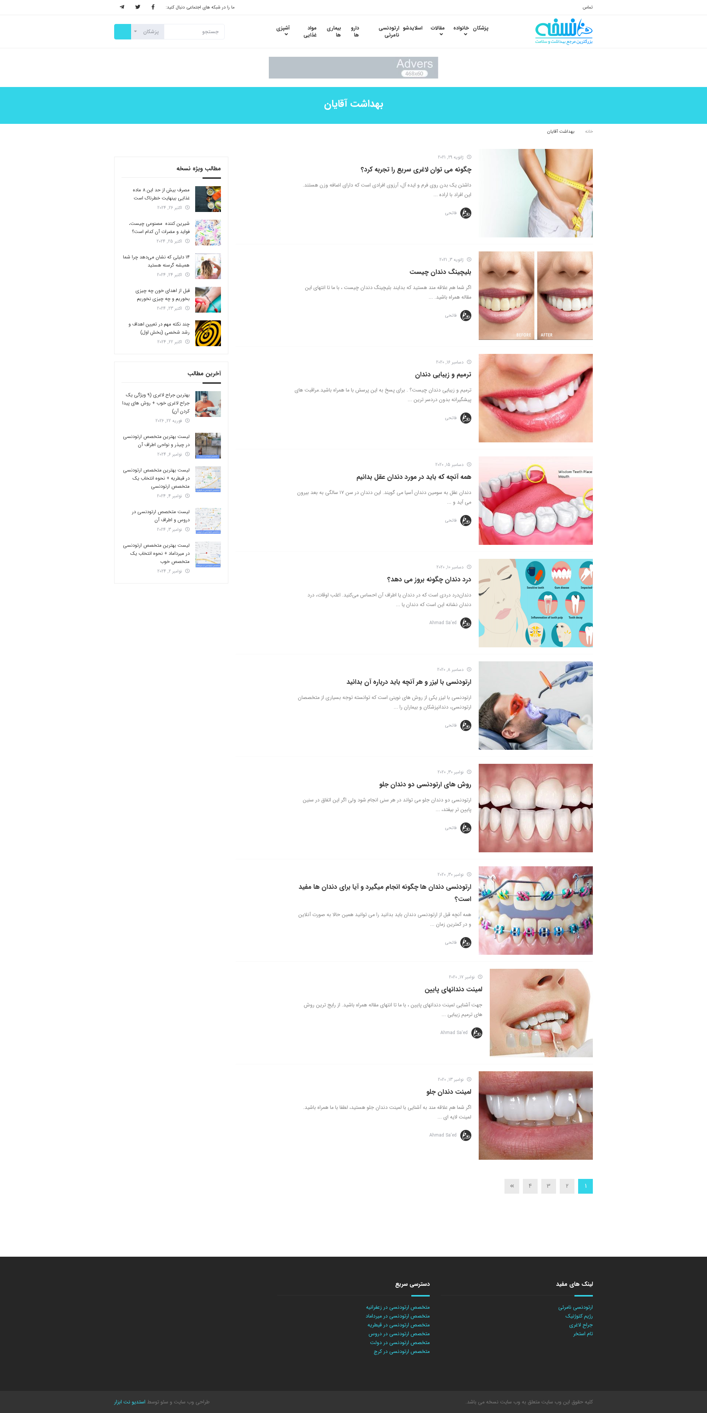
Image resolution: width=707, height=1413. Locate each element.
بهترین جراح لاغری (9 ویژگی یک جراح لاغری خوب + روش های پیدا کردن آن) (156, 403)
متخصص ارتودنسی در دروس (399, 1334)
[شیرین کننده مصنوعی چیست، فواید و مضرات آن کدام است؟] (208, 233)
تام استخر (583, 1334)
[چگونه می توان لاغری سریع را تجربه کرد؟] (536, 193)
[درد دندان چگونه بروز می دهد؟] (536, 603)
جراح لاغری (581, 1325)
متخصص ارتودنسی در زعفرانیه (398, 1307)
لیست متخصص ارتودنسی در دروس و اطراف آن (161, 516)
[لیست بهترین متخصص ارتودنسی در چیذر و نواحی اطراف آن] (208, 446)
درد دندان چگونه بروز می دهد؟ (429, 579)
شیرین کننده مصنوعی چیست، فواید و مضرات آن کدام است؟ (159, 228)
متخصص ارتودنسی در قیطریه (398, 1325)
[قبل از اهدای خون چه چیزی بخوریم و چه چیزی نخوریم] (208, 300)
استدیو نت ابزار (129, 1402)
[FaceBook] (153, 7)
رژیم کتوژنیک (579, 1316)
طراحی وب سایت (191, 1402)
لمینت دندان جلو (448, 1092)
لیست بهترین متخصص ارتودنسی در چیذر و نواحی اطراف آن (156, 441)
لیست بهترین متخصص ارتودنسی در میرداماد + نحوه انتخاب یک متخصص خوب (156, 553)
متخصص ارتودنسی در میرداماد (398, 1316)
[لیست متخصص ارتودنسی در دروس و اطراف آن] (208, 521)
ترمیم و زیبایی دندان (443, 374)
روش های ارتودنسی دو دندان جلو (425, 784)
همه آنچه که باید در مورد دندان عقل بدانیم (413, 477)
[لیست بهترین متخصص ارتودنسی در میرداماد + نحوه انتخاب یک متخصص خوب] (208, 554)
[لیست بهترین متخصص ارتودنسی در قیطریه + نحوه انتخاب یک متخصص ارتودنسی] (208, 479)
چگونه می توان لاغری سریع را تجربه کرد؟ (416, 169)
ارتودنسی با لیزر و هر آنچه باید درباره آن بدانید (409, 682)
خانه (589, 131)
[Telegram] (122, 7)
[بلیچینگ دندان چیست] (536, 295)
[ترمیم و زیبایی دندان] (536, 398)
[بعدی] (511, 1186)
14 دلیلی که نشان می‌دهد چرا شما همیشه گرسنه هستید (156, 261)
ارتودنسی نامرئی (575, 1307)
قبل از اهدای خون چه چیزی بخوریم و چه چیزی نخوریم (163, 295)
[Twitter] (138, 7)
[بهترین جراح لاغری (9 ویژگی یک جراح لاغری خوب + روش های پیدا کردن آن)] (208, 404)
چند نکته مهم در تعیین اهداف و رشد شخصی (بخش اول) (159, 328)
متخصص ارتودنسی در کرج (402, 1351)
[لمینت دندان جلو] (536, 1115)
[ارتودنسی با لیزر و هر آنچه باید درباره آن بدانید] (536, 705)
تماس (588, 7)
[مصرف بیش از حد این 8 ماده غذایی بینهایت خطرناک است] (208, 199)
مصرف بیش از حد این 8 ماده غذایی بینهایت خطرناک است (161, 194)
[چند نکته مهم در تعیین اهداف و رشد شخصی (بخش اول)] (208, 333)
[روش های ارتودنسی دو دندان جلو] (536, 808)
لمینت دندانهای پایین (453, 989)
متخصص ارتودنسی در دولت (400, 1343)
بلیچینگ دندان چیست (440, 272)
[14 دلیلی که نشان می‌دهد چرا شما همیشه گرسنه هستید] (208, 266)
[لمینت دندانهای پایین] (541, 1013)
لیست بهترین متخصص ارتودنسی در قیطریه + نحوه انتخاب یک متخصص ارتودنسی (156, 478)
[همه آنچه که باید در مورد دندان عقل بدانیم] (536, 500)
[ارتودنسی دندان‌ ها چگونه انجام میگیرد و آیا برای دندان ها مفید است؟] (536, 910)
